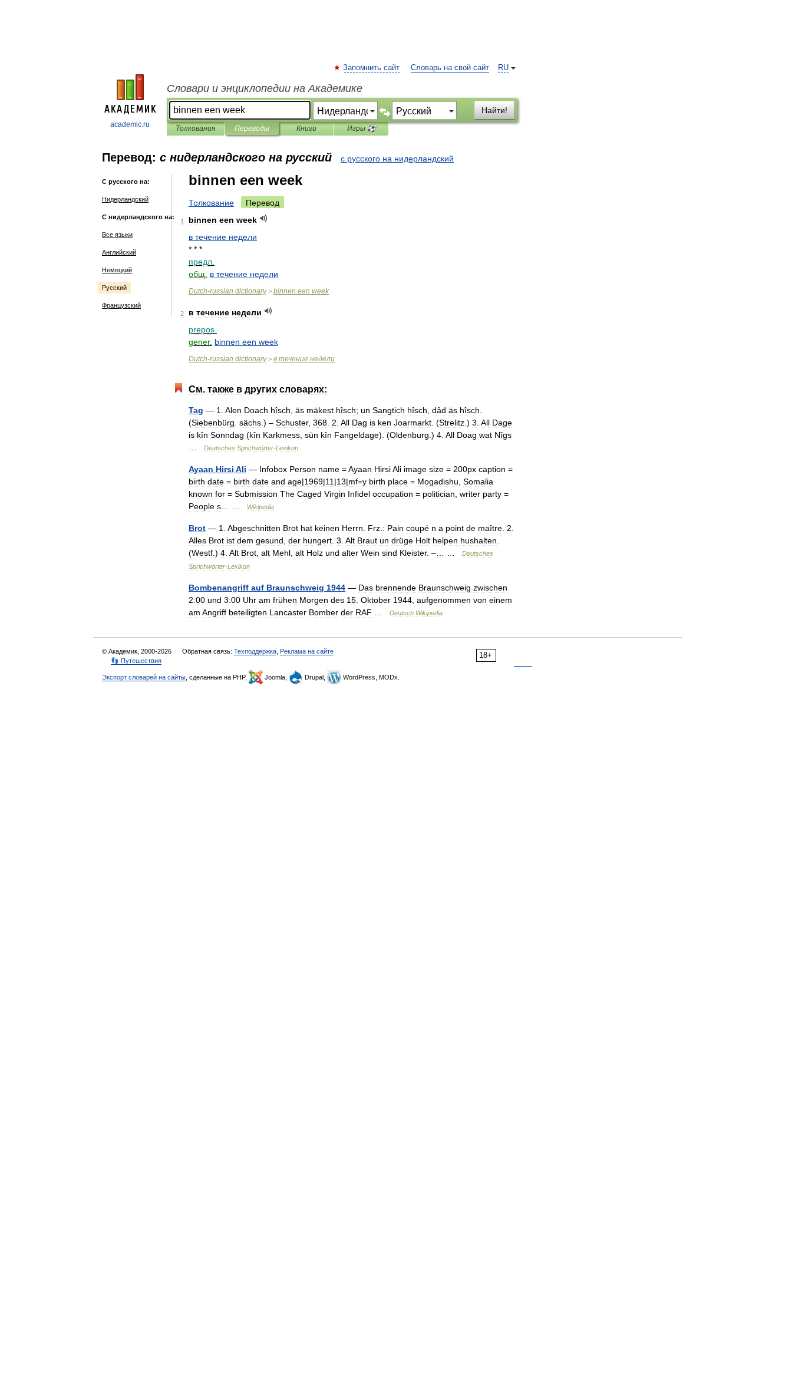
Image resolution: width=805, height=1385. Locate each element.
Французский (121, 305)
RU (503, 68)
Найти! (494, 110)
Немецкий (117, 269)
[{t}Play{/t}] (263, 218)
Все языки (117, 234)
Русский (114, 287)
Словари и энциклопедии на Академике (264, 88)
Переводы (252, 128)
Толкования (195, 128)
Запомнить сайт (372, 68)
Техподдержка (255, 651)
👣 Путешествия (136, 660)
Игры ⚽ (361, 128)
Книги (306, 128)
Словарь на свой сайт (450, 68)
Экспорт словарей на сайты (144, 677)
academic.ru (130, 124)
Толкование (211, 202)
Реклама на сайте (307, 651)
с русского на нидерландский (397, 158)
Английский (119, 252)
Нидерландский (125, 199)
